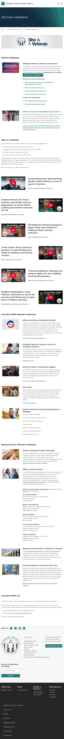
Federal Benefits (38, 692)
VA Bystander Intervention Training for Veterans (42, 551)
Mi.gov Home (7, 709)
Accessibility (6, 718)
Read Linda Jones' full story (11, 259)
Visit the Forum (28, 361)
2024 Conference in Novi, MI (34, 87)
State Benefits (37, 694)
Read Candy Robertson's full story (40, 188)
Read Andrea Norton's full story (12, 214)
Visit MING (52, 690)
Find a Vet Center (29, 403)
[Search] (58, 4)
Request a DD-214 (6, 690)
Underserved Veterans (14, 29)
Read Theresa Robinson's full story (40, 280)
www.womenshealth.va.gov (22, 613)
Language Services (8, 727)
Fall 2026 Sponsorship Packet (35, 104)
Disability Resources (9, 722)
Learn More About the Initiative (34, 338)
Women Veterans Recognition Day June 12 (41, 112)
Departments (7, 735)
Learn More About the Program (34, 381)
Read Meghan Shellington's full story (14, 304)
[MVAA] (2, 29)
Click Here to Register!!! (33, 75)
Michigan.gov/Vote (54, 646)
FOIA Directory (7, 731)
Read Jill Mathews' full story (38, 237)
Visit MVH (52, 692)
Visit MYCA (52, 695)
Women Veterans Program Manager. (35, 463)
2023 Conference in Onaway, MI (35, 91)
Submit (10, 675)
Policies (5, 714)
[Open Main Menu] (62, 4)
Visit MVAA (52, 697)
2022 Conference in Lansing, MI (35, 94)
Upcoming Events (22, 690)
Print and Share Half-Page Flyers (36, 101)
